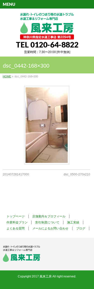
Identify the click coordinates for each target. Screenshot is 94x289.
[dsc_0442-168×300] (46, 125)
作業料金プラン (17, 222)
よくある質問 (16, 228)
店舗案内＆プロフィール (48, 216)
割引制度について (47, 222)
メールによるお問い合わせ (50, 228)
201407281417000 (16, 174)
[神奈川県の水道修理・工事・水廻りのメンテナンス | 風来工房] (47, 33)
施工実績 (73, 222)
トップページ (16, 216)
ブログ (80, 228)
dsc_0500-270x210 (77, 174)
